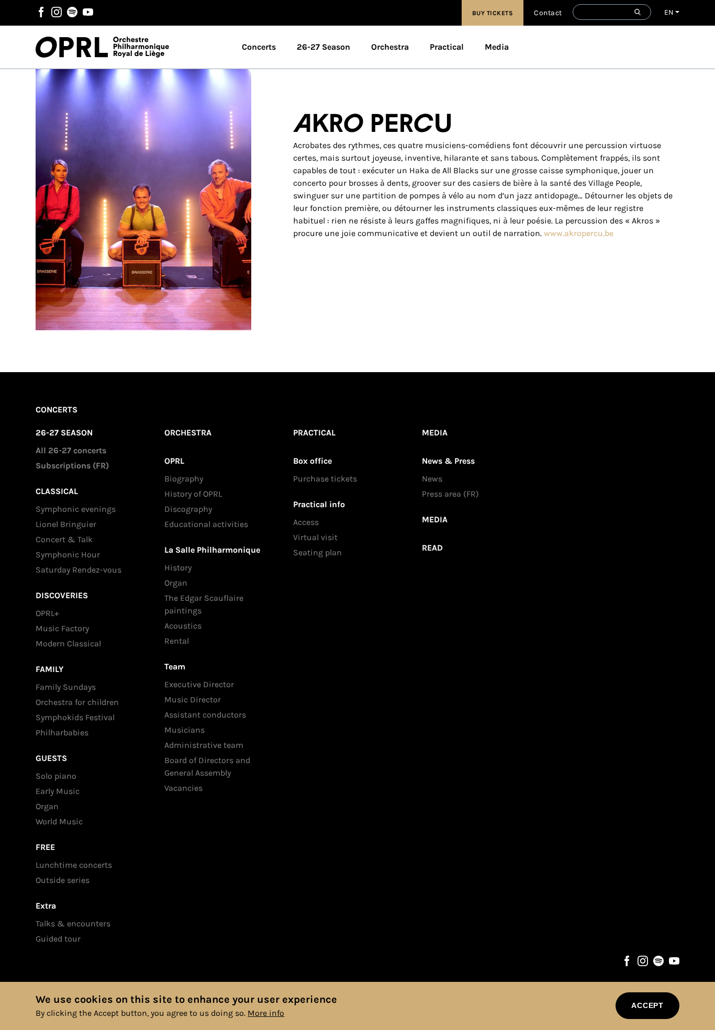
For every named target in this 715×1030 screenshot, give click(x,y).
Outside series (63, 880)
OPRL (74, 47)
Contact (548, 12)
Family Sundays (66, 687)
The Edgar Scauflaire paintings (203, 604)
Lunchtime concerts (74, 865)
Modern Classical (68, 643)
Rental (176, 641)
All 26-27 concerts (71, 450)
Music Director (192, 699)
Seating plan (317, 552)
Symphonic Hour (68, 554)
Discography (188, 509)
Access (306, 522)
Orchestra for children (77, 702)
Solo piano (56, 776)
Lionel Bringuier (66, 524)
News (432, 479)
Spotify (72, 12)
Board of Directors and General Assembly (207, 766)
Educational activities (206, 524)
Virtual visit (315, 537)
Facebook (41, 12)
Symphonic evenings (76, 509)
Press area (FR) (450, 494)
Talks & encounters (73, 923)
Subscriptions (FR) (72, 466)
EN (669, 12)
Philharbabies (62, 732)
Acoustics (183, 626)
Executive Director (199, 684)
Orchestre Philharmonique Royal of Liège (141, 47)
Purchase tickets (325, 479)
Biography (183, 479)
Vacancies (183, 788)
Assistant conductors (205, 715)
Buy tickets (492, 13)
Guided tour (58, 939)
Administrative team (203, 745)
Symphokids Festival (75, 717)
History (178, 568)
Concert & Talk (64, 539)
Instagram (56, 12)
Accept (647, 1005)
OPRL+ (47, 613)
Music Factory (62, 628)
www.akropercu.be (578, 233)
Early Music (58, 791)
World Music (59, 821)
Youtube (88, 12)
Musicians (184, 730)
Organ (47, 806)
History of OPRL (193, 494)
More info (266, 1013)
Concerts (259, 47)
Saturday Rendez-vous (78, 570)
